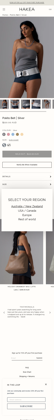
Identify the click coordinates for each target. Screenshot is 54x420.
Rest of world (27, 219)
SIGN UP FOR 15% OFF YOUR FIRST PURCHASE (27, 2)
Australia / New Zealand (27, 206)
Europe (27, 215)
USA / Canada (27, 210)
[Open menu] (6, 9)
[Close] (47, 383)
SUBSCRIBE (26, 406)
